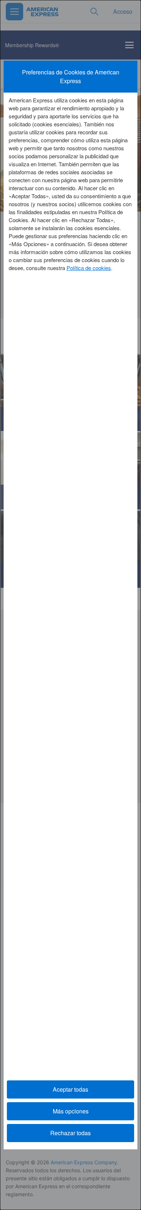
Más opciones (71, 1111)
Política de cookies (89, 268)
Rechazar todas (70, 1133)
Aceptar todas (70, 1089)
